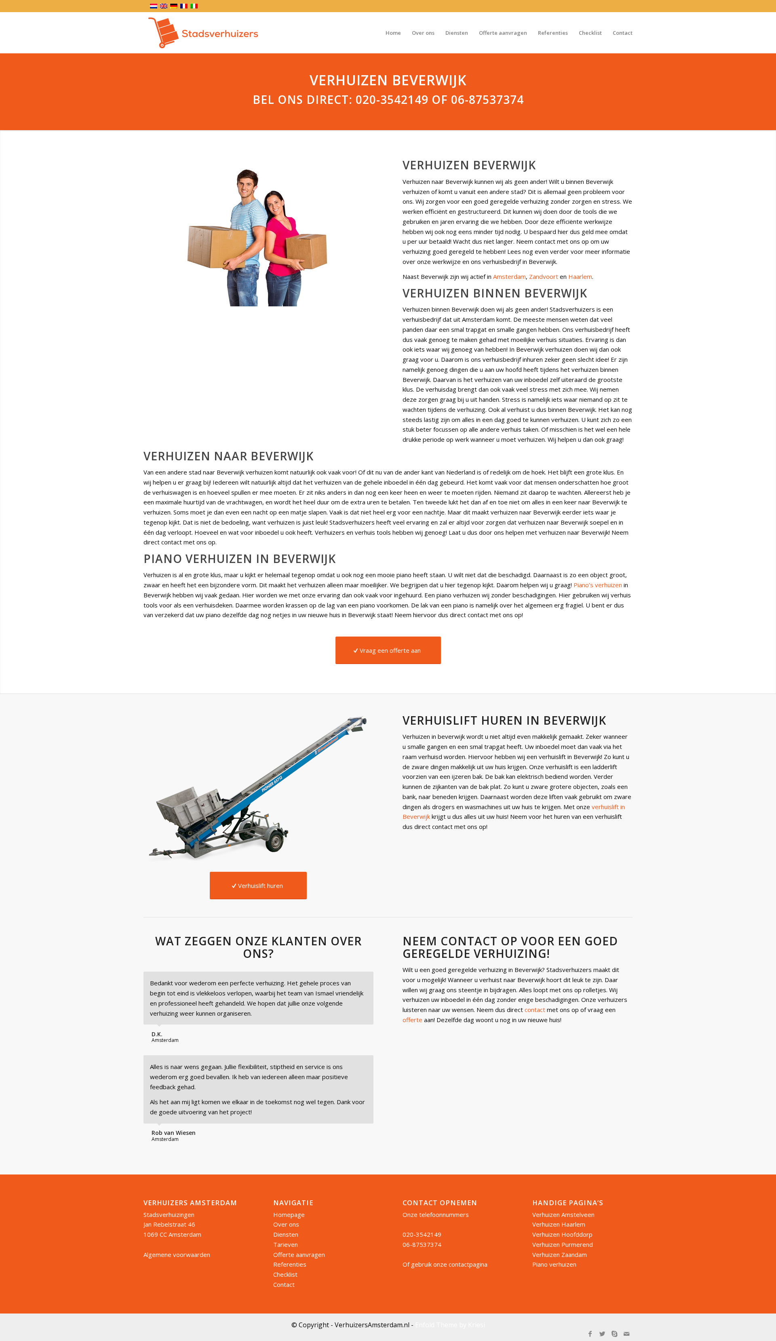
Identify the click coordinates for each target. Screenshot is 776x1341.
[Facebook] (590, 1334)
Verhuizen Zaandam (559, 1254)
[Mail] (626, 1334)
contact (535, 1010)
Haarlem (580, 276)
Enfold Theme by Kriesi (450, 1324)
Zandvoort (543, 276)
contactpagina (468, 1264)
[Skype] (614, 1334)
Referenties (289, 1264)
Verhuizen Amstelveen (563, 1214)
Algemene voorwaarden (176, 1254)
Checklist (285, 1274)
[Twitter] (602, 1334)
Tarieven (285, 1244)
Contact (284, 1284)
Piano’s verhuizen (598, 585)
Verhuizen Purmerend (562, 1244)
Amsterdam (509, 276)
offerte (412, 1020)
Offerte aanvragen (299, 1254)
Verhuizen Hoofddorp (562, 1234)
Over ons (286, 1224)
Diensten (285, 1234)
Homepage (289, 1214)
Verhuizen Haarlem (558, 1224)
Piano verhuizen (554, 1264)
